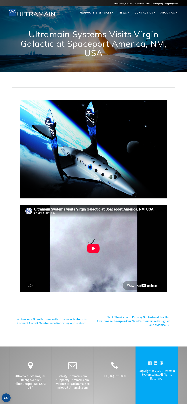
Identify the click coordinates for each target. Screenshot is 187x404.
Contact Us (144, 12)
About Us (168, 12)
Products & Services (95, 12)
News (123, 12)
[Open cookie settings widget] (6, 397)
